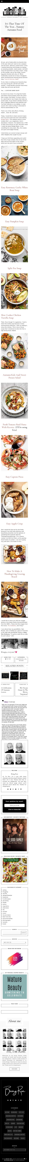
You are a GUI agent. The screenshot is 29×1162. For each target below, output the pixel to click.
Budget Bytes (5, 119)
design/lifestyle (7, 895)
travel (4, 924)
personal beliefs (7, 918)
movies (5, 911)
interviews (6, 908)
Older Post (22, 684)
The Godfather (12, 625)
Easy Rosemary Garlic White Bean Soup (14, 189)
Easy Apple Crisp (14, 523)
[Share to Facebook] (8, 659)
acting (4, 890)
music (4, 913)
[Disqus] (14, 719)
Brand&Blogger (8, 1160)
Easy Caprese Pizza (14, 476)
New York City (7, 917)
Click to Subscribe (14, 809)
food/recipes (20, 659)
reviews (21, 660)
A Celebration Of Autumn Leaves (6, 690)
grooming (6, 900)
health (4, 902)
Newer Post (6, 684)
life (25, 659)
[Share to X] (5, 659)
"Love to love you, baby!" (11, 79)
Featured (5, 897)
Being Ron (9, 1158)
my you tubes (7, 915)
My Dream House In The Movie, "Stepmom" (23, 691)
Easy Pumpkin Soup (14, 221)
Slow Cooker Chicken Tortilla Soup (11, 316)
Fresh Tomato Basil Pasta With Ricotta (14, 426)
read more (14, 1069)
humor (5, 904)
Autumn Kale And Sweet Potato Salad (14, 376)
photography (6, 920)
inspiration (6, 906)
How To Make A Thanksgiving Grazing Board (14, 574)
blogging (5, 892)
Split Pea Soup (14, 268)
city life (5, 893)
